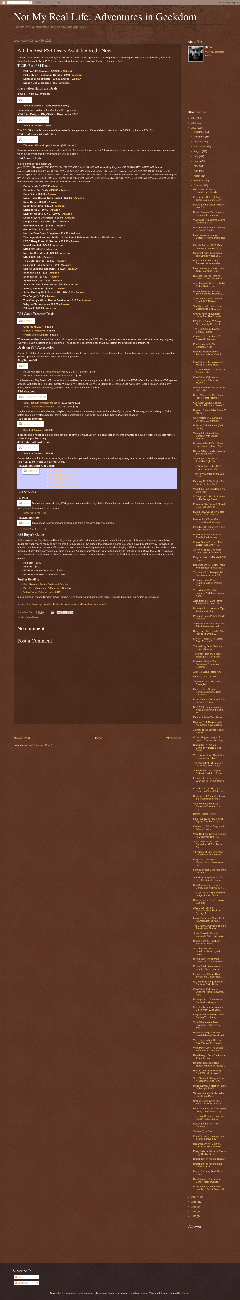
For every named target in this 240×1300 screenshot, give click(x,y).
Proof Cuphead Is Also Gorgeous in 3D (204, 345)
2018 (194, 1201)
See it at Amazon (33, 125)
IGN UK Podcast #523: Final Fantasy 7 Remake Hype (207, 246)
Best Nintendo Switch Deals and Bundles (46, 584)
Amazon (77, 75)
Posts (20, 1277)
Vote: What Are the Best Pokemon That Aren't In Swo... (206, 806)
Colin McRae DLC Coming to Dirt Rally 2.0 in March (207, 419)
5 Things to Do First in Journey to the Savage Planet (209, 497)
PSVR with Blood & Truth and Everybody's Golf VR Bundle (55, 371)
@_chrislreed (152, 597)
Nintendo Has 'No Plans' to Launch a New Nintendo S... (208, 277)
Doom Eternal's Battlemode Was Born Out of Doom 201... (209, 1188)
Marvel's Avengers (34, 330)
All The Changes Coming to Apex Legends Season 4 (207, 551)
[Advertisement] (97, 730)
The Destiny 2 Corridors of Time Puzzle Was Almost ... (209, 927)
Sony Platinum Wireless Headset (41, 402)
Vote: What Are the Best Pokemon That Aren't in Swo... (206, 1025)
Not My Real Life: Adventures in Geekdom (105, 16)
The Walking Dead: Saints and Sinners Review (208, 647)
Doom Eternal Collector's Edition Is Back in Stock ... (209, 700)
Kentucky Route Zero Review (208, 717)
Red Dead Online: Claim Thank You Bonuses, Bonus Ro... (209, 566)
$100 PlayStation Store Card (65, 470)
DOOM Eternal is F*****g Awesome (205, 1125)
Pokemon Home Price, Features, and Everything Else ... (207, 583)
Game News (31, 617)
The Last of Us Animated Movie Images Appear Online (209, 894)
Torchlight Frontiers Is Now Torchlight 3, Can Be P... (207, 655)
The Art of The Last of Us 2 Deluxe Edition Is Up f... (207, 467)
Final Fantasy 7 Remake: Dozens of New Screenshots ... (209, 238)
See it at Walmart (33, 105)
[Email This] (58, 612)
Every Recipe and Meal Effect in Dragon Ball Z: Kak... (208, 919)
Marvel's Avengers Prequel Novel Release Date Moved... (209, 1034)
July (196, 156)
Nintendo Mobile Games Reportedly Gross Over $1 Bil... (207, 354)
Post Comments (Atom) (40, 745)
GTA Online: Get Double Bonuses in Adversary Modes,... (205, 380)
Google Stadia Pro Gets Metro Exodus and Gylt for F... (208, 543)
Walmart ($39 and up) (36, 145)
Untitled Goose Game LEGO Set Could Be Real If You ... (208, 1102)
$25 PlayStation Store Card (65, 478)
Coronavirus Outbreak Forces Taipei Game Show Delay (208, 198)
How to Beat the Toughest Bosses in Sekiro (206, 942)
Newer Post (22, 738)
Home (98, 738)
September (200, 146)
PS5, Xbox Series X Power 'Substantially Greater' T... (207, 322)
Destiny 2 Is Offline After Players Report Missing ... (207, 520)
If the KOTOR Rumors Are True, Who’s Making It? (209, 528)
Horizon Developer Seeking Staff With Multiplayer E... (207, 1072)
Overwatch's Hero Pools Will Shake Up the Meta (207, 337)
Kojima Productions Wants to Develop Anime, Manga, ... (208, 967)
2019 (194, 1197)
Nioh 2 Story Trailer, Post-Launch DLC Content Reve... (209, 960)
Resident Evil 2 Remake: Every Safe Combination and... (209, 797)
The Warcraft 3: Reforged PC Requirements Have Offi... (208, 573)
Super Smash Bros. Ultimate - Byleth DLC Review (208, 300)
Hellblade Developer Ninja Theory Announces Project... (209, 1064)
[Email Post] (52, 612)
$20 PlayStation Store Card (65, 482)
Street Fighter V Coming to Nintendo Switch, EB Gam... (209, 772)
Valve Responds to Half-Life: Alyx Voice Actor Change (207, 1041)
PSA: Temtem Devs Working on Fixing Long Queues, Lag (209, 1109)
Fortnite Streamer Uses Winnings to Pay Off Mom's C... (208, 781)
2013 (194, 1216)
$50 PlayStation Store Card (65, 474)
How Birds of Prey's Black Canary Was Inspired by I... (208, 886)
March (197, 175)
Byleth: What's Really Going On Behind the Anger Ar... (209, 452)
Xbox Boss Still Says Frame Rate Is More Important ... (207, 602)
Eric (211, 47)
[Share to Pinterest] (71, 612)
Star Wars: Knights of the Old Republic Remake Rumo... (208, 878)
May (196, 166)
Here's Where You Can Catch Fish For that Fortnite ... (208, 396)
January (198, 185)
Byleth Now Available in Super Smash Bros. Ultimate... (208, 513)
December (199, 132)
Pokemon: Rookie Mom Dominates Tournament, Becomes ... (206, 664)
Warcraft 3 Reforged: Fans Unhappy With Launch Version (206, 436)
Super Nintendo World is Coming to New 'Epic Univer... (209, 934)
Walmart (67, 71)
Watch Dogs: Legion (35, 334)
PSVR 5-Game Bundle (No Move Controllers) (48, 375)
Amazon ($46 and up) (63, 145)
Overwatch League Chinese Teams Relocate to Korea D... (209, 404)
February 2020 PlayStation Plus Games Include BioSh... (209, 482)
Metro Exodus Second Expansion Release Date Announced (207, 692)
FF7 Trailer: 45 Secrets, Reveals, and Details (205, 190)
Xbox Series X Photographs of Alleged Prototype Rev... (208, 1079)
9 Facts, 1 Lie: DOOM (204, 676)
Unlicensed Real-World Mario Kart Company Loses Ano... (208, 444)
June (197, 161)
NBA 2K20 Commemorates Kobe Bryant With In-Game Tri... (208, 710)
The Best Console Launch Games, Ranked (206, 330)
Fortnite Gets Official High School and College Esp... (207, 975)
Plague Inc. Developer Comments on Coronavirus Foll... (208, 862)
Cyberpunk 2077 (33, 326)
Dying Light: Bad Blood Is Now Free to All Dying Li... (208, 632)
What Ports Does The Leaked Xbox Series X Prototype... (208, 1049)
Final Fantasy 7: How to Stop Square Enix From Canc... (208, 820)
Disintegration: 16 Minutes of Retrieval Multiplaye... (207, 1000)
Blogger (185, 1293)
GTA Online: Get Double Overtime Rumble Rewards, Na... (208, 992)
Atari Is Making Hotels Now (207, 672)
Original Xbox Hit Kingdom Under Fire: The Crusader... (208, 315)
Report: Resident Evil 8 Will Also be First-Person (207, 536)
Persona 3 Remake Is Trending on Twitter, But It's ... (209, 229)
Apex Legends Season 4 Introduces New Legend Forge (206, 951)
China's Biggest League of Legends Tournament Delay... (209, 738)
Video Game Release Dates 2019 (42, 592)
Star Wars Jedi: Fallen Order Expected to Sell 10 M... (207, 307)
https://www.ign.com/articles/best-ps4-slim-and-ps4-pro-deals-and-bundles (67, 604)
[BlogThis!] (61, 612)
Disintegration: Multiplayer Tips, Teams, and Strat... (209, 609)
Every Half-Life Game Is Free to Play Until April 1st (209, 1152)
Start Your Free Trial (34, 512)
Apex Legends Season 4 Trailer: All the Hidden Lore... (209, 284)
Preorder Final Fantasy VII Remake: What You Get (206, 262)
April (196, 171)
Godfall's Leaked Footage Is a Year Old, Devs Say (208, 1137)
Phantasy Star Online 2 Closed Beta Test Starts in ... (209, 505)
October (198, 141)
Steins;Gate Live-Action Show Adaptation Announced (208, 625)
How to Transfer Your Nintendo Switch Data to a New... (208, 213)
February (199, 180)
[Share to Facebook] (68, 612)
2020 (194, 128)
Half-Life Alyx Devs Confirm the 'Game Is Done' (209, 1056)
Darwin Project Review (204, 814)
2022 (194, 118)
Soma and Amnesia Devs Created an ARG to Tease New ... (207, 844)
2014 (194, 1211)
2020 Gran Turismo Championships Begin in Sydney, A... (206, 910)
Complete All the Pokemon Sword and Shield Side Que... (209, 789)
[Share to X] (65, 612)
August (198, 151)
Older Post (173, 738)
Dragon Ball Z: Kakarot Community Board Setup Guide (207, 748)
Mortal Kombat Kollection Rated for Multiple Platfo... (209, 1087)
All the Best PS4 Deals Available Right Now (205, 460)
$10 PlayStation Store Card (65, 486)
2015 (194, 1206)
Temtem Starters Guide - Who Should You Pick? (208, 1094)
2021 (194, 123)
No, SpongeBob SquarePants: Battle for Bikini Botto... (208, 983)
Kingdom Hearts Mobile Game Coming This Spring (208, 1016)
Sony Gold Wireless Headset (39, 406)
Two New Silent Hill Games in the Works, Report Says (208, 764)
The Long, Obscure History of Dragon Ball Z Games (208, 1117)
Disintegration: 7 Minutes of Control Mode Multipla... (207, 1180)
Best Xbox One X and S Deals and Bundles (47, 588)
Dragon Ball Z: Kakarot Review (209, 1159)
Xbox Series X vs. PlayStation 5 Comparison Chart (208, 756)
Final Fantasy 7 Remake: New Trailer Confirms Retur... (208, 269)
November (199, 136)
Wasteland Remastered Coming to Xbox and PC (209, 221)
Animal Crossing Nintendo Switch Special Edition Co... (208, 292)
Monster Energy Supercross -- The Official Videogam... (208, 254)
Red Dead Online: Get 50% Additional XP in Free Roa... (208, 1145)
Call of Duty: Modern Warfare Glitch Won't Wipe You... (208, 1008)
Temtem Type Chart (203, 1131)
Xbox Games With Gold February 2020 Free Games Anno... (208, 593)
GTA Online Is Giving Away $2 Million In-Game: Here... (208, 363)
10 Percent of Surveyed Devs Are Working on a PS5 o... (208, 853)
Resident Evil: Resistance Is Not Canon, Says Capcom (207, 723)
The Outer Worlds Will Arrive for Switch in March (209, 371)
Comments (23, 1282)
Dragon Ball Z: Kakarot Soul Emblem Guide (207, 1165)
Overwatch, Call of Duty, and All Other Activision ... (209, 827)
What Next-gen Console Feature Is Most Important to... (209, 835)
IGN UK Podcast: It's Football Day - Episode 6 (208, 640)
